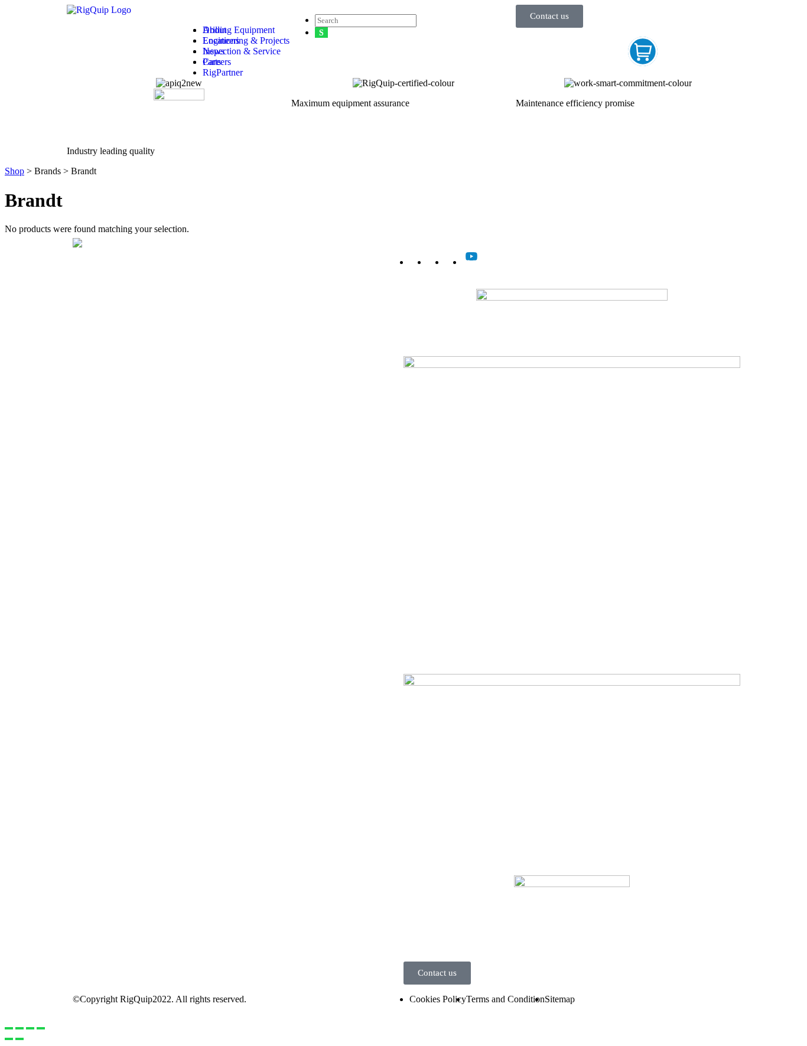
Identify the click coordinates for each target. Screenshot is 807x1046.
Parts (76, 335)
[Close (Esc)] (9, 1028)
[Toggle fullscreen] (30, 1028)
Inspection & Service (106, 325)
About (214, 30)
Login (414, 946)
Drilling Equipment (103, 303)
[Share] (19, 1028)
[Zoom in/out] (41, 1028)
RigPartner (223, 72)
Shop (14, 171)
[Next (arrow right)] (19, 1039)
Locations (221, 40)
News (213, 51)
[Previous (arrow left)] (9, 1039)
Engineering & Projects (110, 314)
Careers (217, 62)
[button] (235, 10)
